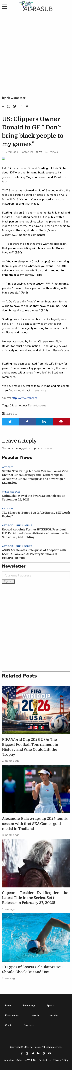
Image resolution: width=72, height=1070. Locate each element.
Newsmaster (15, 98)
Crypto (8, 1025)
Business (29, 1025)
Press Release (11, 491)
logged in (24, 448)
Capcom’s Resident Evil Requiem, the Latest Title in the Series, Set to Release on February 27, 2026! (35, 898)
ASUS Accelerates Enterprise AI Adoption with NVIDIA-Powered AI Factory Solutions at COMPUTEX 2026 (34, 553)
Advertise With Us (26, 1060)
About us (9, 1060)
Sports (38, 152)
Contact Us (45, 1060)
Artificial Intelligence (17, 525)
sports (42, 405)
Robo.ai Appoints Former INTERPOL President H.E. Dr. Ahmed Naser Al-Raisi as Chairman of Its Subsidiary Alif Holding (35, 533)
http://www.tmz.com (24, 398)
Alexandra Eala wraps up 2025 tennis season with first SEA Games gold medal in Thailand (35, 823)
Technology (29, 1005)
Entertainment (12, 1015)
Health (35, 1015)
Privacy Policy (60, 1060)
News (8, 1005)
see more (40, 390)
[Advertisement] (36, 57)
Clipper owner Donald (23, 405)
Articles (7, 467)
